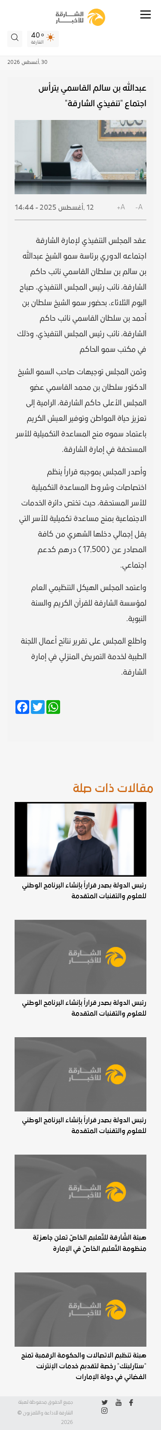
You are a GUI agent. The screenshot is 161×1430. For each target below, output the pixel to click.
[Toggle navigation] (145, 14)
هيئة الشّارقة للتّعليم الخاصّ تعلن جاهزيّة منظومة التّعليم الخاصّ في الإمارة (89, 1242)
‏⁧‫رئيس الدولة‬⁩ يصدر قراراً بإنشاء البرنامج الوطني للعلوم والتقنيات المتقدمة (84, 890)
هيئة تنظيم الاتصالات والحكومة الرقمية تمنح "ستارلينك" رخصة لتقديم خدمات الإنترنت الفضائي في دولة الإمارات (83, 1366)
